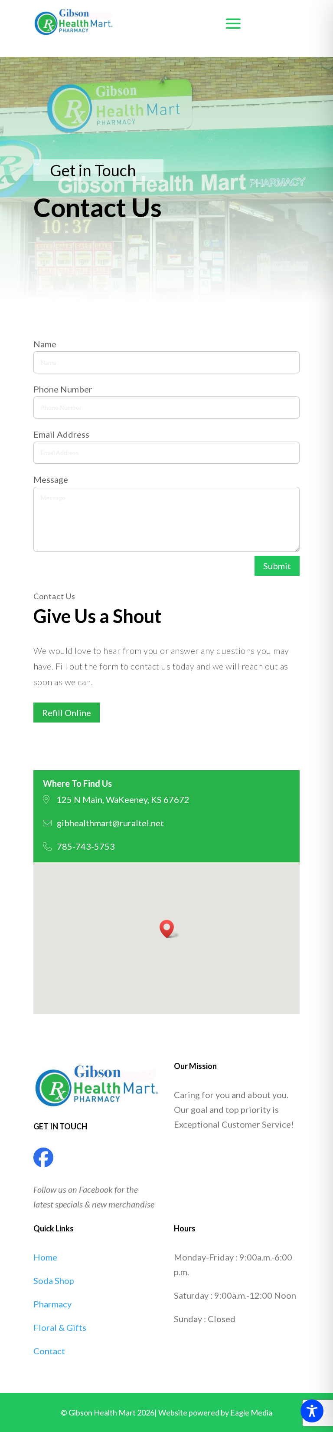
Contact (49, 1351)
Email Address (61, 434)
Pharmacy (52, 1304)
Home (45, 1257)
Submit (277, 566)
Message (50, 479)
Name (44, 344)
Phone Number (62, 389)
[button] (169, 929)
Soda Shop (53, 1280)
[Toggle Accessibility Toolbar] (312, 1411)
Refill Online (66, 712)
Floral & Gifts (59, 1327)
